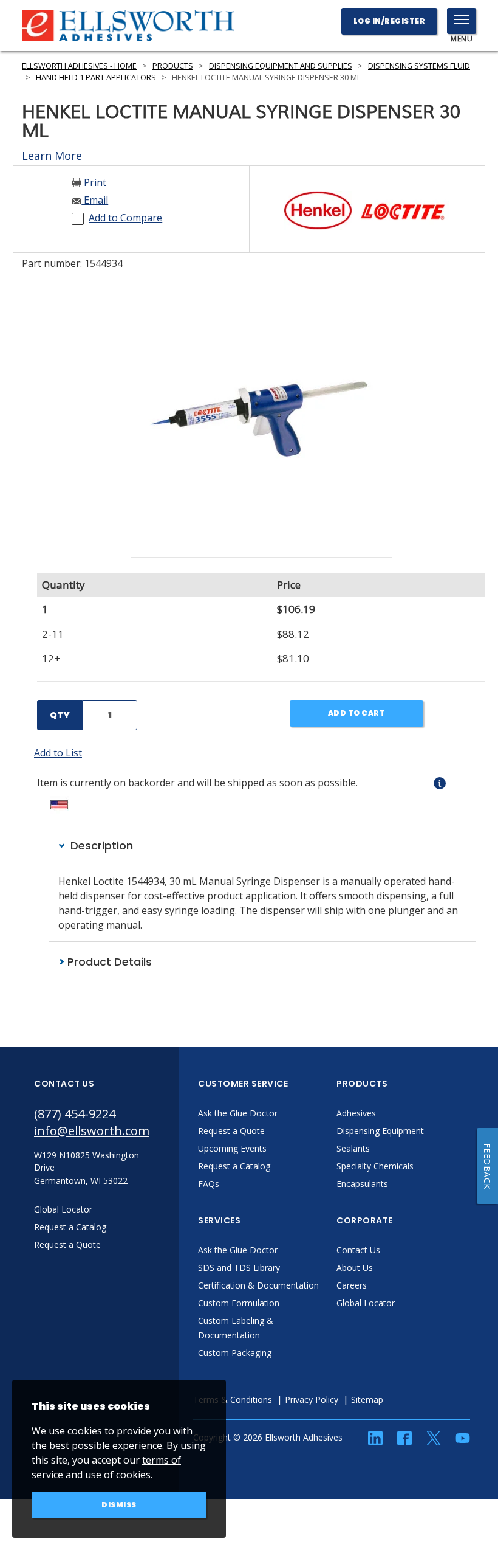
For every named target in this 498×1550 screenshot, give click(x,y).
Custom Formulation (238, 1303)
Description (100, 845)
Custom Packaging (234, 1352)
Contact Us (358, 1250)
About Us (354, 1267)
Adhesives (356, 1113)
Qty (60, 715)
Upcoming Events (232, 1148)
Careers (351, 1285)
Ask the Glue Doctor (238, 1113)
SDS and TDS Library (239, 1267)
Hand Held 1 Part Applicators (96, 77)
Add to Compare (125, 217)
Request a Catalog (234, 1166)
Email (94, 200)
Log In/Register (389, 21)
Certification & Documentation (258, 1285)
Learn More (52, 155)
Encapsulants (362, 1183)
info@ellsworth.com (91, 1131)
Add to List (58, 752)
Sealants (353, 1148)
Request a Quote (231, 1131)
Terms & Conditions (232, 1399)
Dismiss (119, 1505)
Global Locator (365, 1303)
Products (172, 66)
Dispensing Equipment (380, 1131)
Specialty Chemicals (375, 1166)
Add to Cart (357, 713)
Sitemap (367, 1399)
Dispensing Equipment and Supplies (280, 66)
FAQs (208, 1183)
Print (93, 182)
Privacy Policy (311, 1399)
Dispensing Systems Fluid (419, 66)
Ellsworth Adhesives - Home (79, 66)
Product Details (108, 961)
